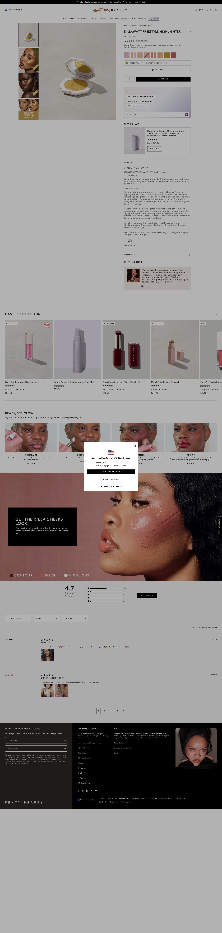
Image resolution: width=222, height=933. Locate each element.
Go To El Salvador (111, 479)
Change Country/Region (111, 486)
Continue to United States (111, 472)
